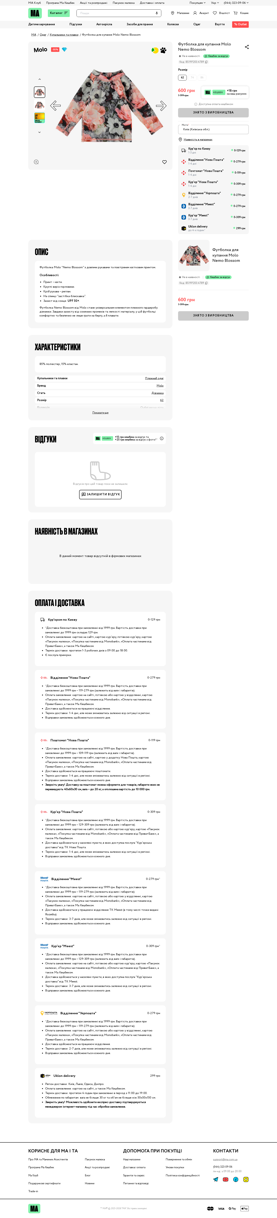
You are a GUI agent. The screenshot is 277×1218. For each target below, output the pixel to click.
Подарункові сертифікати (44, 1183)
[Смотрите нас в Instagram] (246, 1179)
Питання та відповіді (136, 1183)
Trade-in (33, 1191)
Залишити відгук (103, 494)
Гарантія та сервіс (134, 1175)
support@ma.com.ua (225, 1159)
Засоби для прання (140, 25)
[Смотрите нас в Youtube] (225, 1179)
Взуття (220, 25)
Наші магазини (131, 1159)
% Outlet (240, 24)
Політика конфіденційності (183, 1175)
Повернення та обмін (179, 1159)
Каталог (56, 13)
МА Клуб (34, 3)
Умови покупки (175, 1167)
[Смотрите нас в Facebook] (236, 1179)
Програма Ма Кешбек (60, 3)
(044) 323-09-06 (235, 3)
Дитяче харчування (41, 25)
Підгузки (75, 25)
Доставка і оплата (152, 3)
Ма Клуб (33, 1175)
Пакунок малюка (124, 3)
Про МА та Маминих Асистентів (48, 1159)
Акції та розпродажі (93, 3)
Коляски (173, 25)
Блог (87, 1175)
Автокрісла (104, 25)
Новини (89, 1183)
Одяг (196, 25)
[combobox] (213, 129)
